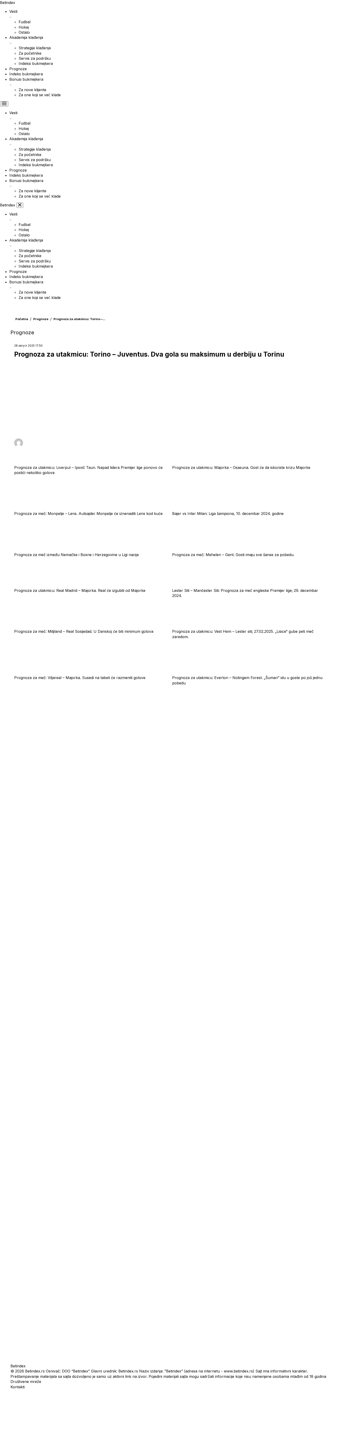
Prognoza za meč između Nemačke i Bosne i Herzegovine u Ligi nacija (76, 554)
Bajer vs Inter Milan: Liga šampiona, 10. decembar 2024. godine (228, 513)
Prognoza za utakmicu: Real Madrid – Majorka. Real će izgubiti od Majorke (79, 590)
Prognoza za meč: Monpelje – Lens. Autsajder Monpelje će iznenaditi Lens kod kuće (88, 513)
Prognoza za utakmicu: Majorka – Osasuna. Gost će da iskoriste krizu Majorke (241, 467)
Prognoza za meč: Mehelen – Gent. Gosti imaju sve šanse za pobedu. (233, 554)
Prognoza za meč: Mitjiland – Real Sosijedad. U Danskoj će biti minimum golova (83, 631)
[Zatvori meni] (19, 205)
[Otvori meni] (4, 103)
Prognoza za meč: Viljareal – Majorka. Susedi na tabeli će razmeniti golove (79, 677)
